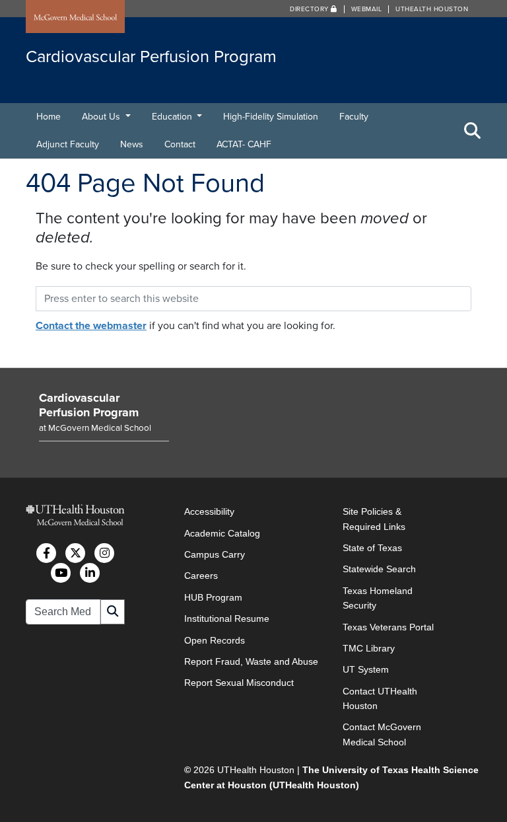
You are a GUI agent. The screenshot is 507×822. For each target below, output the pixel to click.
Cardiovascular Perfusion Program (89, 405)
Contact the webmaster (91, 325)
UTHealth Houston (431, 9)
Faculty (353, 116)
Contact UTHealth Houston (380, 698)
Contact (179, 144)
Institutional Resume (226, 618)
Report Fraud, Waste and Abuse (251, 661)
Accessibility (209, 511)
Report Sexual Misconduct (239, 682)
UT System (366, 669)
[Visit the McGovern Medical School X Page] (75, 553)
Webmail (366, 9)
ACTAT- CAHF (244, 144)
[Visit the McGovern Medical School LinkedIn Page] (90, 573)
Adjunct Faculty (67, 144)
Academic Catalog (222, 533)
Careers (201, 575)
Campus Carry (214, 554)
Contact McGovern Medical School (382, 734)
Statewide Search (379, 569)
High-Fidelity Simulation (270, 116)
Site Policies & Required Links (374, 518)
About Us (102, 116)
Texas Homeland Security (378, 598)
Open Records (214, 640)
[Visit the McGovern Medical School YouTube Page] (61, 573)
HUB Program (213, 597)
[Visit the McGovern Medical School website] (75, 17)
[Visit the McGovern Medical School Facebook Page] (46, 553)
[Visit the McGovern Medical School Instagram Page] (104, 553)
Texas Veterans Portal (388, 627)
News (131, 144)
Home (48, 116)
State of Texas (372, 547)
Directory (310, 9)
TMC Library (369, 648)
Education (173, 116)
